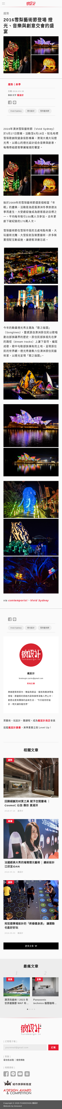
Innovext (18, 1106)
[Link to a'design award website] (17, 1091)
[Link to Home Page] (31, 3)
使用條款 (20, 1060)
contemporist (17, 600)
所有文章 (31, 684)
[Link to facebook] (6, 1074)
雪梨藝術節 (44, 111)
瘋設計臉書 (14, 727)
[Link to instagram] (27, 1074)
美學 (18, 84)
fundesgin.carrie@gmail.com (31, 678)
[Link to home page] (31, 1029)
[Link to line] (13, 1074)
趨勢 (10, 84)
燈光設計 (30, 111)
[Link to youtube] (20, 1074)
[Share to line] (14, 103)
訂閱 (53, 1047)
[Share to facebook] (10, 103)
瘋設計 (20, 95)
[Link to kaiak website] (17, 1083)
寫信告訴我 (8, 1060)
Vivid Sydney (15, 111)
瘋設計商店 (44, 720)
